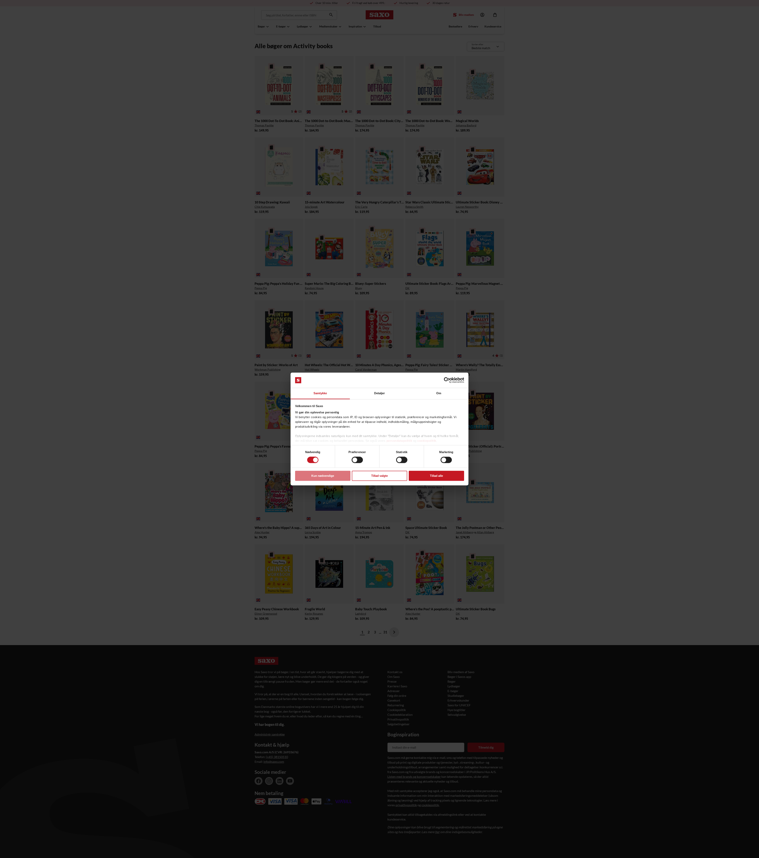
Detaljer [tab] (379, 393)
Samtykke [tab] (320, 393)
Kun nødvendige (322, 475)
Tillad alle (436, 475)
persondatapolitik (399, 440)
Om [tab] (438, 393)
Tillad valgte (379, 475)
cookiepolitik (426, 440)
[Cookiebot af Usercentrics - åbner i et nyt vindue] (447, 380)
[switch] (357, 460)
